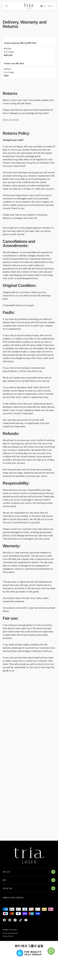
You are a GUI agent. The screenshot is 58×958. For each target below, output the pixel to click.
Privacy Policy (8, 936)
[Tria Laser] (29, 6)
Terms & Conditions (10, 933)
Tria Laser (13, 930)
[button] (7, 6)
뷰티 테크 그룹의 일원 (29, 946)
